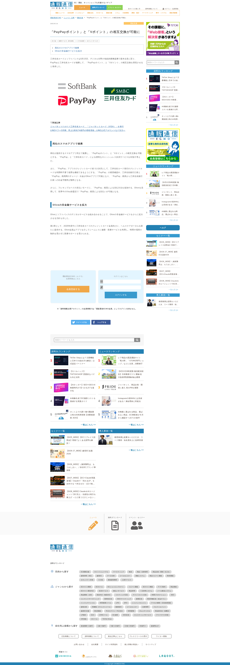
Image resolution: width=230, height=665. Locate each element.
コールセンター (125, 576)
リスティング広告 (122, 595)
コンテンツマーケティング (90, 599)
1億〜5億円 (102, 626)
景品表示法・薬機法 (162, 611)
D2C (92, 615)
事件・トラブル (161, 13)
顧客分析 (84, 607)
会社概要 (94, 644)
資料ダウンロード (98, 7)
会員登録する (73, 289)
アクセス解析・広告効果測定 (161, 603)
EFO (125, 603)
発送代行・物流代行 (103, 595)
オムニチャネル (144, 611)
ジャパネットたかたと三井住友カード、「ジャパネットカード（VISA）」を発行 (87, 127)
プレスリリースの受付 (138, 636)
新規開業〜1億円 (87, 626)
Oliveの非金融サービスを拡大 (68, 51)
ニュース (82, 7)
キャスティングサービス (142, 615)
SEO (172, 595)
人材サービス (126, 580)
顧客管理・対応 (86, 576)
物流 (130, 572)
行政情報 (126, 13)
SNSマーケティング (124, 599)
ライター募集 (161, 636)
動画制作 (119, 607)
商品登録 (174, 587)
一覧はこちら (87, 425)
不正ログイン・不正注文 (114, 611)
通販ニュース (60, 13)
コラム (117, 13)
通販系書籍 (173, 13)
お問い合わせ (79, 644)
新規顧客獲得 (112, 580)
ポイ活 (54, 41)
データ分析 (111, 576)
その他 (100, 580)
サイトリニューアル (101, 572)
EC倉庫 (115, 615)
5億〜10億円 (115, 626)
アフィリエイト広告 (140, 595)
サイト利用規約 (111, 644)
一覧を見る (173, 125)
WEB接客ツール (105, 603)
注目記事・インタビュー (76, 13)
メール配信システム (164, 591)
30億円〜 (143, 626)
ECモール (99, 13)
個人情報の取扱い (131, 644)
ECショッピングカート (116, 587)
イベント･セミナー (114, 7)
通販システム (140, 576)
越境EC (99, 576)
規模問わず (155, 626)
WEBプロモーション (159, 595)
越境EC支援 (85, 611)
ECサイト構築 (148, 587)
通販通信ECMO (55, 18)
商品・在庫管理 (142, 572)
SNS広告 (126, 615)
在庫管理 (145, 607)
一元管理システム (146, 591)
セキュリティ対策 (87, 580)
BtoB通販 (170, 576)
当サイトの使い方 (134, 8)
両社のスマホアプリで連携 (67, 48)
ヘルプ (163, 228)
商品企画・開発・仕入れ (161, 572)
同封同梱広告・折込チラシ (156, 599)
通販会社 (90, 13)
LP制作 (83, 615)
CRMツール (103, 615)
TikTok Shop (107, 619)
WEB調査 (131, 611)
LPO (117, 603)
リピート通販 (133, 587)
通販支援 (109, 13)
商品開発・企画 (86, 595)
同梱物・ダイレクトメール (101, 607)
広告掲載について (68, 636)
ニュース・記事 (69, 18)
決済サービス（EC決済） (67, 41)
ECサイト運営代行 (87, 591)
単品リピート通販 (156, 576)
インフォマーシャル (88, 603)
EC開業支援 (85, 572)
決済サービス (103, 591)
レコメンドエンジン (139, 603)
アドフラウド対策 (162, 615)
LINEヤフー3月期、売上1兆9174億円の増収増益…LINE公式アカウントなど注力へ (87, 130)
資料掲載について (151, 8)
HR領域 (83, 619)
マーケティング (147, 13)
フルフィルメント (160, 607)
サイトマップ (151, 644)
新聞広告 (139, 599)
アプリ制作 (162, 587)
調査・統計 (135, 13)
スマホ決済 (80, 41)
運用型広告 (108, 599)
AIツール (94, 619)
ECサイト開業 (86, 587)
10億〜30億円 (129, 626)
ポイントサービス (92, 41)
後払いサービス (118, 591)
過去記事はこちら (115, 636)
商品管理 (132, 591)
